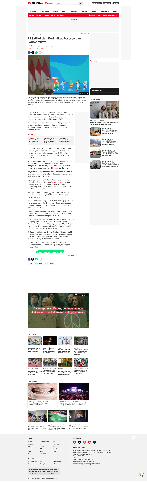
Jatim (64, 11)
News (29, 446)
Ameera (30, 441)
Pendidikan (73, 11)
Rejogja (34, 34)
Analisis (42, 446)
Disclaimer (30, 464)
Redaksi (42, 461)
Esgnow (30, 451)
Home (29, 34)
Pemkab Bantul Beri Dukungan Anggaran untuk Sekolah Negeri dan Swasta (50, 141)
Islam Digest (55, 444)
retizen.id (115, 3)
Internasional (31, 449)
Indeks (115, 11)
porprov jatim (38, 263)
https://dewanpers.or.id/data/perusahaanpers (41, 473)
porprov (30, 263)
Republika (31, 15)
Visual (41, 451)
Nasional (33, 11)
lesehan (84, 11)
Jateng (55, 11)
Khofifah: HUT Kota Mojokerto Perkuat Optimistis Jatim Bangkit (34, 141)
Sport (53, 446)
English (54, 451)
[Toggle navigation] (29, 3)
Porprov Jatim (56, 182)
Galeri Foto (105, 11)
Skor (53, 441)
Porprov (55, 168)
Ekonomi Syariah (44, 441)
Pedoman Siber (56, 461)
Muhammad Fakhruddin (36, 49)
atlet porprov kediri (49, 263)
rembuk (94, 11)
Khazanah (30, 444)
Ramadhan (43, 453)
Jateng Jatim (40, 34)
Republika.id (106, 3)
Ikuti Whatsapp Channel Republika (51, 252)
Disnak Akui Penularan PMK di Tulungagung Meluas (65, 140)
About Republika (32, 461)
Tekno (41, 449)
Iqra (41, 444)
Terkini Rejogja (95, 99)
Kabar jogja (44, 11)
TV (28, 453)
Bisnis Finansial (56, 449)
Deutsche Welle (96, 3)
